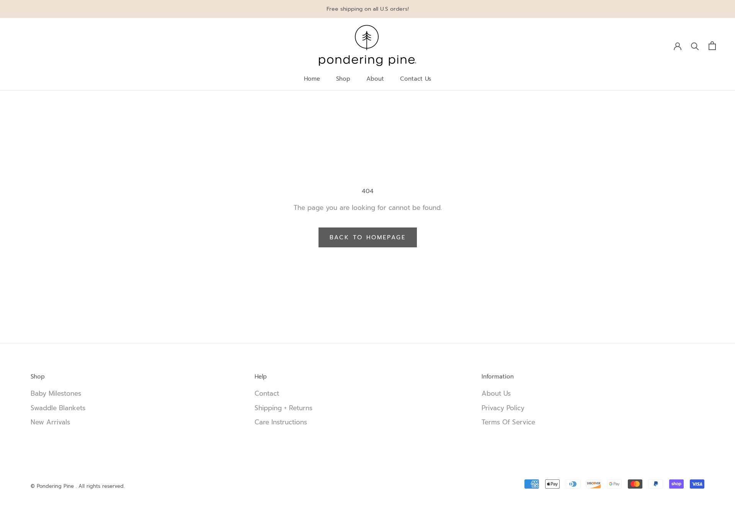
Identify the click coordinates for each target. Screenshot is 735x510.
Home (312, 79)
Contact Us (415, 79)
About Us (496, 393)
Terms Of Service (508, 422)
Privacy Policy (503, 408)
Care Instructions (281, 422)
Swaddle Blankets (58, 408)
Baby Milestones (56, 393)
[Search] (695, 46)
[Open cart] (712, 45)
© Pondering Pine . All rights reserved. (77, 486)
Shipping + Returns (283, 408)
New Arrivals (50, 422)
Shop (343, 79)
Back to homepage (368, 237)
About (375, 79)
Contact (267, 393)
